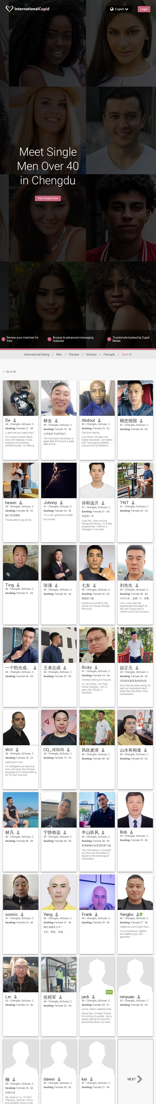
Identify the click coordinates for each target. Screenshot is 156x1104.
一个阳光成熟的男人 (18, 667)
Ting (9, 585)
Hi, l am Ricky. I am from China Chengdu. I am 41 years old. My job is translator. (95, 688)
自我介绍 (10, 1092)
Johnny (50, 502)
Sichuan (91, 354)
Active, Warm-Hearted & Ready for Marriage (97, 1009)
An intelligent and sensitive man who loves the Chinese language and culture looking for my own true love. (20, 770)
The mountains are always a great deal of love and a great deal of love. (58, 441)
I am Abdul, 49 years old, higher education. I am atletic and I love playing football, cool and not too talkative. (97, 441)
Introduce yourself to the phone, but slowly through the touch (96, 606)
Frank (87, 914)
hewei (10, 502)
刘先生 (126, 585)
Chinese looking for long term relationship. (97, 679)
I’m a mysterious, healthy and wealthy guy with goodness (133, 934)
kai (84, 1079)
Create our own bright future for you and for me (135, 926)
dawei (49, 1079)
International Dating (36, 354)
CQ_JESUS (53, 749)
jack (85, 996)
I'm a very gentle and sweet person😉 (59, 515)
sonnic (11, 914)
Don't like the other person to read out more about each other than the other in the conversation (135, 690)
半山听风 (90, 832)
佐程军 (49, 997)
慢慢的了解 (88, 598)
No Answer (49, 519)
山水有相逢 (130, 750)
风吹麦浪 (90, 750)
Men (59, 354)
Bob (123, 832)
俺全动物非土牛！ (53, 927)
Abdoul (88, 420)
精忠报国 (128, 420)
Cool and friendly (91, 432)
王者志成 (52, 667)
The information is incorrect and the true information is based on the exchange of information (96, 854)
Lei (8, 996)
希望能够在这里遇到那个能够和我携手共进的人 (97, 845)
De (7, 420)
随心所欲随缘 (12, 515)
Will (9, 749)
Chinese (74, 354)
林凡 (9, 832)
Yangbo (126, 914)
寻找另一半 (88, 516)
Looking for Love (14, 762)
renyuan (127, 996)
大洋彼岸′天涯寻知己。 (55, 433)
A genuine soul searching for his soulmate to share (20, 432)
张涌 (47, 585)
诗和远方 (90, 503)
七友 (86, 585)
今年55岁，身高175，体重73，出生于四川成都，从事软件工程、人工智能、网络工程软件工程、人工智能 (135, 598)
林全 (47, 420)
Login (144, 9)
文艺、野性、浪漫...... (55, 932)
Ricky (87, 667)
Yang (47, 914)
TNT (124, 502)
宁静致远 (52, 832)
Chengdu (109, 354)
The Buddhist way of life (18, 520)
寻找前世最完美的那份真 (133, 680)
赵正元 (126, 667)
